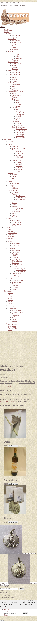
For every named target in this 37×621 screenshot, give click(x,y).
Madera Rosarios (21, 197)
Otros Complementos (18, 127)
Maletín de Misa (17, 282)
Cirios (10, 182)
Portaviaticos (16, 250)
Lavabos (14, 275)
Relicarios (15, 254)
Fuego (18, 118)
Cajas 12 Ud (20, 153)
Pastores (14, 37)
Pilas (13, 187)
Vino (9, 143)
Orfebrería (7, 227)
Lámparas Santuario (22, 271)
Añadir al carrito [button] (13, 446)
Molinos (18, 123)
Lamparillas (19, 167)
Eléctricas (15, 189)
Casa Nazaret (8, 30)
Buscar (21, 588)
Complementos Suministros (15, 381)
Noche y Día (20, 115)
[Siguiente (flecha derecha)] (3, 620)
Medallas (14, 206)
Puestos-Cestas (20, 137)
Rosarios (14, 194)
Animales (15, 49)
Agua (13, 99)
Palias (13, 317)
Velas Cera (15, 146)
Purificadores (16, 314)
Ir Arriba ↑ (19, 604)
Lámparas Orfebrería (18, 268)
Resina (10, 330)
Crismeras (15, 287)
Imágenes (7, 323)
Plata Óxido (19, 208)
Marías (14, 213)
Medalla (32, 383)
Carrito (6, 615)
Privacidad (14, 602)
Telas (9, 305)
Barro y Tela (12, 39)
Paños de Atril (16, 310)
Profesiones (19, 125)
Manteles (14, 321)
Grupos (14, 47)
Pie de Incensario (17, 264)
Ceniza (14, 180)
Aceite (14, 150)
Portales (14, 93)
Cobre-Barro (20, 134)
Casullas (10, 293)
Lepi (17, 55)
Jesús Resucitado (24, 383)
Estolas (10, 298)
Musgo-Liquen (20, 130)
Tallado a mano (16, 222)
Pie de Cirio (15, 263)
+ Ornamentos (12, 308)
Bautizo (18, 162)
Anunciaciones (16, 42)
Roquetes (11, 301)
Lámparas (11, 185)
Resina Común (12, 70)
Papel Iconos (16, 220)
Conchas (14, 284)
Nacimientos (16, 35)
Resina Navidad (13, 83)
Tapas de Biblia (17, 259)
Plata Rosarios (20, 196)
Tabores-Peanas (17, 261)
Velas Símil (19, 157)
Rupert (18, 56)
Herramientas (20, 136)
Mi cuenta (7, 609)
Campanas (15, 286)
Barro (9, 33)
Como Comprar (8, 604)
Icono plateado (16, 224)
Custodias (11, 234)
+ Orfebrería (12, 249)
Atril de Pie (15, 245)
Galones (10, 303)
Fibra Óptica (20, 116)
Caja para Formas (17, 277)
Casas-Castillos (16, 95)
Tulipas (18, 171)
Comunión (19, 164)
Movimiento (19, 111)
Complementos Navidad (15, 92)
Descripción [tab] (7, 386)
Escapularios (16, 211)
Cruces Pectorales (17, 280)
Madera (10, 51)
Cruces (14, 204)
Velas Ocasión (16, 160)
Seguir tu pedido (9, 597)
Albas (10, 296)
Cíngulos (14, 319)
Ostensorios (15, 252)
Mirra (13, 178)
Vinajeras (11, 238)
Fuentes (18, 104)
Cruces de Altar (17, 257)
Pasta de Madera (13, 62)
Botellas (18, 152)
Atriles (10, 241)
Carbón (14, 176)
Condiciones (4, 602)
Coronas (14, 256)
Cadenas (14, 215)
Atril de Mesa (16, 243)
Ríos (17, 100)
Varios (10, 278)
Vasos (13, 159)
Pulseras (14, 203)
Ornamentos (8, 291)
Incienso (10, 173)
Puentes (14, 97)
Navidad (6, 32)
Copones (10, 231)
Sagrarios (11, 236)
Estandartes (11, 307)
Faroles (18, 120)
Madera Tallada (13, 326)
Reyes (14, 44)
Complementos (12, 190)
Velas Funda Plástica (18, 148)
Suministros (7, 139)
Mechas (18, 155)
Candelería (11, 247)
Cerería (10, 144)
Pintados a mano (17, 226)
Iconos (10, 219)
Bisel (17, 210)
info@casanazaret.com (7, 401)
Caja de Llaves (16, 273)
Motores (14, 107)
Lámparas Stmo (21, 270)
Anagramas (15, 183)
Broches (14, 289)
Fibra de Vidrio (12, 328)
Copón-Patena (12, 233)
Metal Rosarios (20, 199)
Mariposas (19, 169)
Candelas (19, 166)
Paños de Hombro (17, 312)
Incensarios (11, 240)
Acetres (14, 266)
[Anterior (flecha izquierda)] (1, 620)
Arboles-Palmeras (21, 129)
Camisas (10, 300)
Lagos (18, 106)
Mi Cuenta (7, 596)
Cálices (10, 229)
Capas (10, 294)
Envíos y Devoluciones (28, 602)
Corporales (15, 316)
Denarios (14, 201)
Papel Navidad (20, 132)
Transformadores (21, 113)
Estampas (15, 192)
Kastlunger (19, 58)
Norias (18, 102)
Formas (10, 141)
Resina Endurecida (14, 74)
